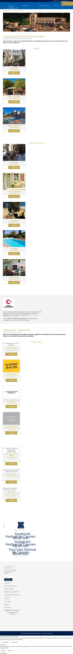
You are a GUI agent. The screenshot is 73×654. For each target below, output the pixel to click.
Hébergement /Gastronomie (11, 610)
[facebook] (4, 1)
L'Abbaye (40, 5)
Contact (56, 5)
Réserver (14, 73)
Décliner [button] (10, 650)
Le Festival (33, 7)
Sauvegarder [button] (3, 653)
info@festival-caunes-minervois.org (60, 1)
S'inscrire (8, 579)
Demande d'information (10, 586)
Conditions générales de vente (12, 595)
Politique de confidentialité (11, 592)
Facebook (11, 354)
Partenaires (7, 607)
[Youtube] (8, 1)
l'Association (7, 601)
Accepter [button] (3, 650)
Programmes (25, 5)
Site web (12, 380)
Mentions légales (8, 589)
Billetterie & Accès (47, 7)
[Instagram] (6, 1)
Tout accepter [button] (5, 642)
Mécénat (6, 604)
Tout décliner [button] (14, 642)
